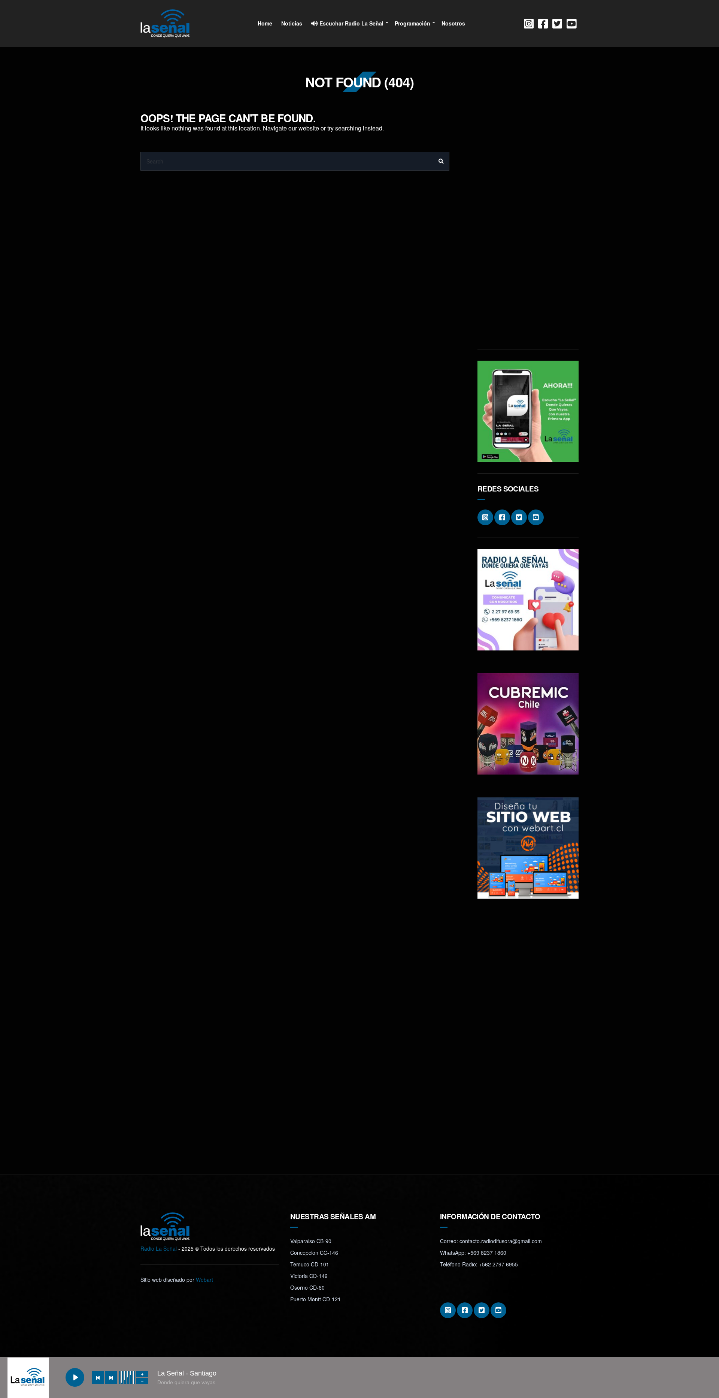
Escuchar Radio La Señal (350, 23)
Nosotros (453, 23)
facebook (543, 23)
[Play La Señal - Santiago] (75, 1377)
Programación (412, 23)
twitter (557, 23)
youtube (571, 23)
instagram (528, 23)
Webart (204, 1279)
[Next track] (111, 1377)
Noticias (291, 23)
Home (265, 23)
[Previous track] (98, 1377)
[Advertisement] (528, 225)
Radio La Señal (158, 1248)
